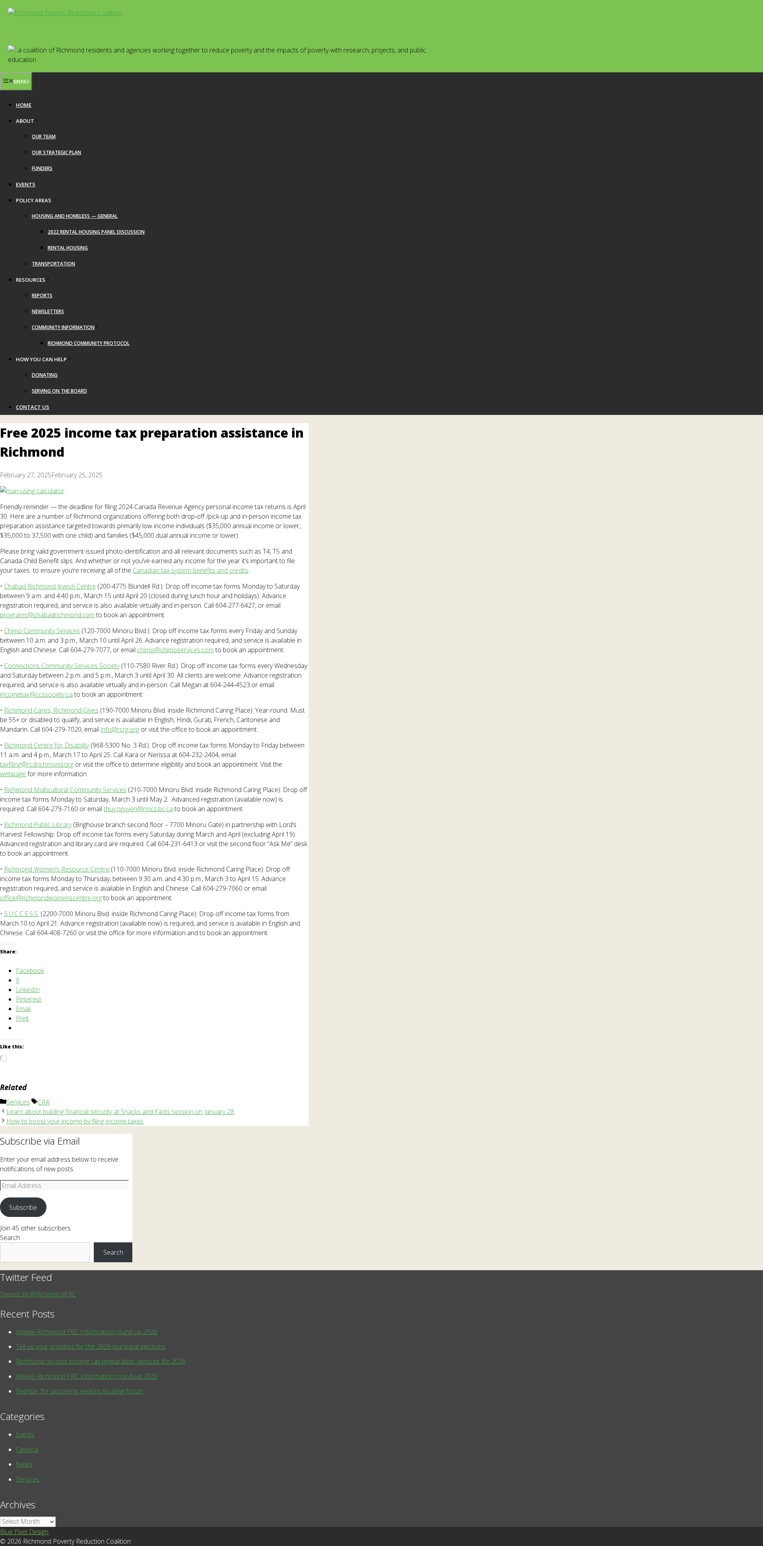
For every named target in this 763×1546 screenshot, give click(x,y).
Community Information (63, 327)
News (24, 1464)
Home (23, 104)
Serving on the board (59, 390)
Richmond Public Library (38, 824)
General (27, 1449)
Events (25, 184)
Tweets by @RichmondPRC (38, 1294)
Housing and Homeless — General (75, 216)
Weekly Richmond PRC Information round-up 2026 (86, 1331)
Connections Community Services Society (62, 665)
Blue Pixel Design (24, 1531)
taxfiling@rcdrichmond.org (37, 764)
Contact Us (32, 407)
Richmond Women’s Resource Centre (56, 869)
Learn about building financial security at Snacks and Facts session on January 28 (120, 1111)
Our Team (44, 136)
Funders (42, 168)
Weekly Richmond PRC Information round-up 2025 (86, 1376)
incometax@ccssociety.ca (36, 694)
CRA (44, 1102)
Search (10, 1237)
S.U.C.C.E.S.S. (21, 913)
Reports (42, 295)
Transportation (53, 263)
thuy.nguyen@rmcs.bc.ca (138, 808)
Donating (45, 375)
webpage (13, 773)
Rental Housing (68, 247)
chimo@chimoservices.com (175, 649)
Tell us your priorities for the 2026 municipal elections (91, 1346)
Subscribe (23, 1207)
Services (18, 1102)
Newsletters (48, 311)
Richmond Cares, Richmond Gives (51, 710)
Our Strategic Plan (56, 152)
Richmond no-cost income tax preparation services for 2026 (101, 1361)
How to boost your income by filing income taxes (74, 1121)
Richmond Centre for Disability (46, 745)
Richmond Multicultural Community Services (65, 789)
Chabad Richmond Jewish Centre (50, 586)
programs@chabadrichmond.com (47, 614)
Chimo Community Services (42, 630)
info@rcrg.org (120, 729)
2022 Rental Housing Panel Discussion (96, 232)
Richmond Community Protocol (89, 343)
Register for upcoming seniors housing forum (79, 1391)
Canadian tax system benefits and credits (190, 570)
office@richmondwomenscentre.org (51, 897)
